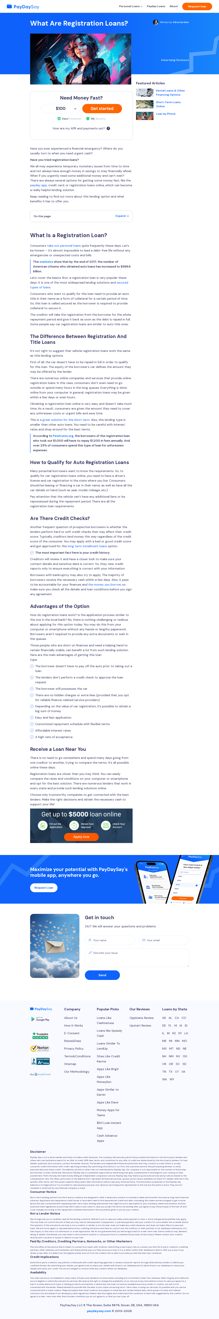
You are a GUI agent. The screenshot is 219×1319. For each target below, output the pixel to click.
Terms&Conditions (77, 1056)
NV (178, 1056)
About (174, 6)
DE (164, 1025)
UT (177, 1072)
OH (185, 1056)
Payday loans (156, 6)
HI (175, 1025)
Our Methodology (76, 1072)
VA (183, 1072)
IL (163, 1033)
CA (177, 1018)
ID (186, 1025)
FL (170, 1025)
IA (180, 1025)
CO (184, 1018)
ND (178, 1049)
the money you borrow (104, 585)
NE (185, 1049)
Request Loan (43, 887)
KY (180, 1033)
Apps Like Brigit (108, 1069)
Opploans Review (142, 1018)
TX (170, 1072)
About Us (71, 1018)
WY (172, 1079)
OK (164, 1064)
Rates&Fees (72, 1041)
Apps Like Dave (107, 1102)
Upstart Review (140, 1025)
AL (170, 1018)
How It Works (73, 1025)
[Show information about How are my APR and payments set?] (108, 128)
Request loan (197, 6)
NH (164, 1056)
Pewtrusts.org (63, 436)
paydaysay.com (99, 1311)
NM (171, 1056)
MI (170, 1041)
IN (168, 1033)
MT (171, 1049)
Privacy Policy (73, 1049)
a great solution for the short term (65, 420)
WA (164, 1079)
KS (174, 1033)
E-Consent (72, 1033)
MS (164, 1049)
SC (178, 1064)
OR (171, 1064)
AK (164, 1018)
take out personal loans (64, 246)
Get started (102, 108)
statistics (46, 262)
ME (164, 1041)
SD (184, 1064)
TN (164, 1072)
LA (186, 1033)
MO (184, 1041)
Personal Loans (129, 6)
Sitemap (70, 1064)
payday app (38, 185)
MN (177, 1041)
